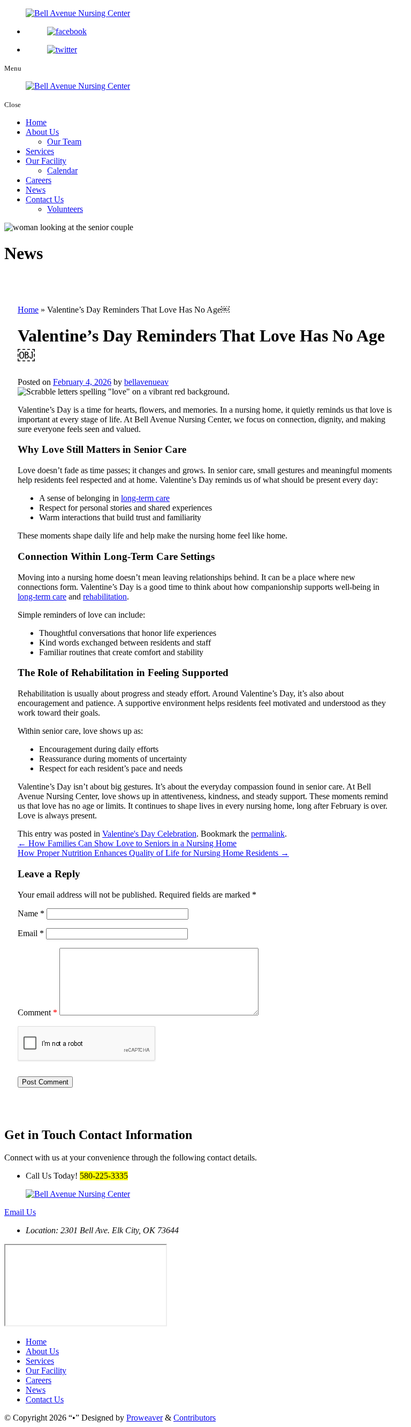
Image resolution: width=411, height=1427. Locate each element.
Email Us (20, 1212)
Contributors (194, 1417)
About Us (42, 131)
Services (40, 151)
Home (36, 122)
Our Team (64, 141)
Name (31, 913)
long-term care (145, 498)
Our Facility (46, 160)
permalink (268, 833)
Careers (38, 180)
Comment (37, 1012)
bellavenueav (146, 381)
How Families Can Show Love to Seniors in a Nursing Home (127, 843)
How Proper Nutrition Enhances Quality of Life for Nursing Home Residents (153, 852)
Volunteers (65, 209)
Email (31, 933)
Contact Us (45, 199)
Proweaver (144, 1417)
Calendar (62, 170)
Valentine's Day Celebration (149, 833)
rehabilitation (105, 596)
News (35, 189)
